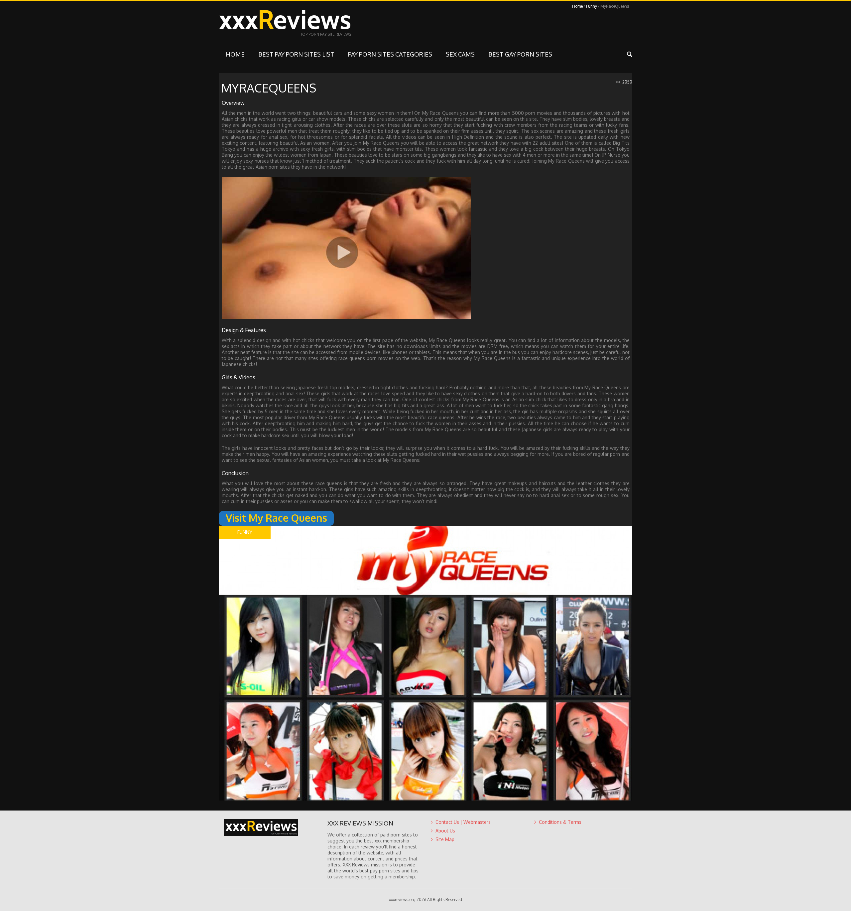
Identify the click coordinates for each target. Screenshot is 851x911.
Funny (591, 6)
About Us (445, 830)
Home (577, 6)
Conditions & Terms (560, 822)
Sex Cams (460, 54)
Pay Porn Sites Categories (390, 54)
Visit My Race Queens (276, 517)
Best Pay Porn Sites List (296, 54)
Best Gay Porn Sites (520, 54)
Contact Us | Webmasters (463, 822)
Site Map (444, 839)
